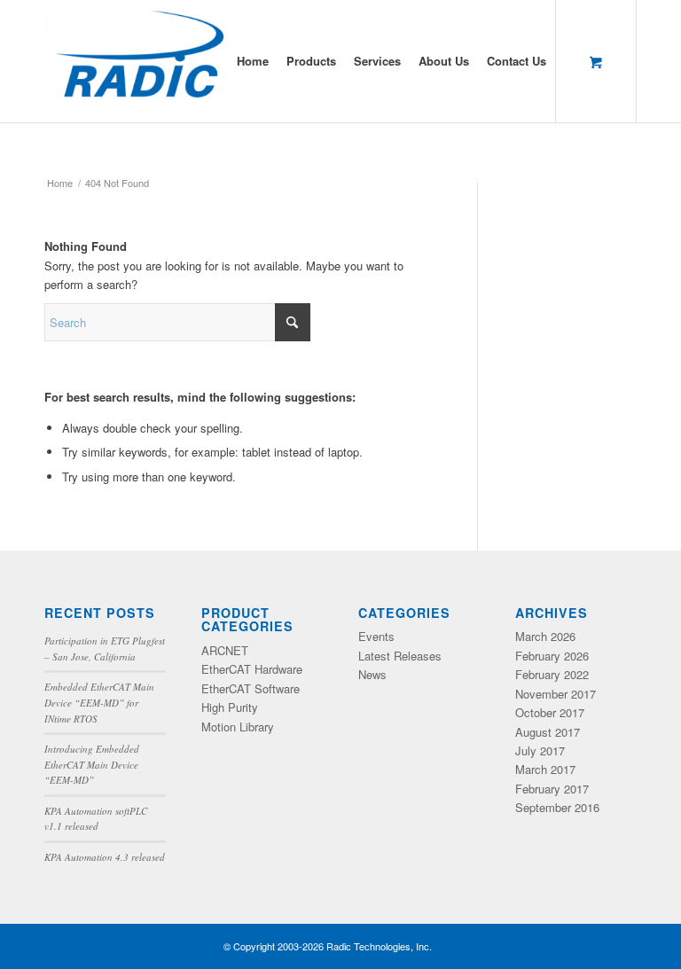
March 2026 (545, 636)
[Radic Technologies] (143, 61)
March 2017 (545, 769)
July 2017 (540, 750)
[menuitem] (253, 61)
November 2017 (555, 693)
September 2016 (557, 807)
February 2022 (552, 674)
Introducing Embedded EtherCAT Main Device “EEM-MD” (91, 764)
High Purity (229, 707)
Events (376, 636)
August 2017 (547, 731)
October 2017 (549, 712)
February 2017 (552, 788)
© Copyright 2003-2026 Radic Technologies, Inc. (327, 946)
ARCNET (224, 650)
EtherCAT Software (250, 688)
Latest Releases (400, 655)
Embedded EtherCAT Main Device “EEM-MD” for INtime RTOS (99, 702)
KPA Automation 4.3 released (104, 857)
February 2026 (552, 655)
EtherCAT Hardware (251, 668)
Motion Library (237, 726)
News (372, 674)
